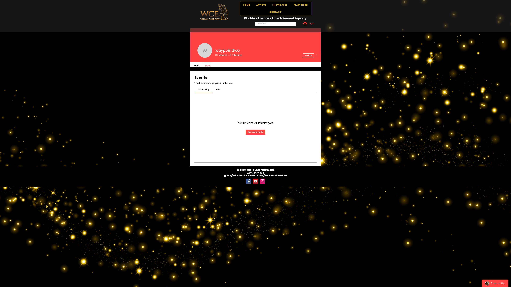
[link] (203, 89)
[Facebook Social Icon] (248, 181)
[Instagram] (262, 181)
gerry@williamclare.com (239, 175)
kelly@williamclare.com (272, 175)
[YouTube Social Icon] (255, 181)
